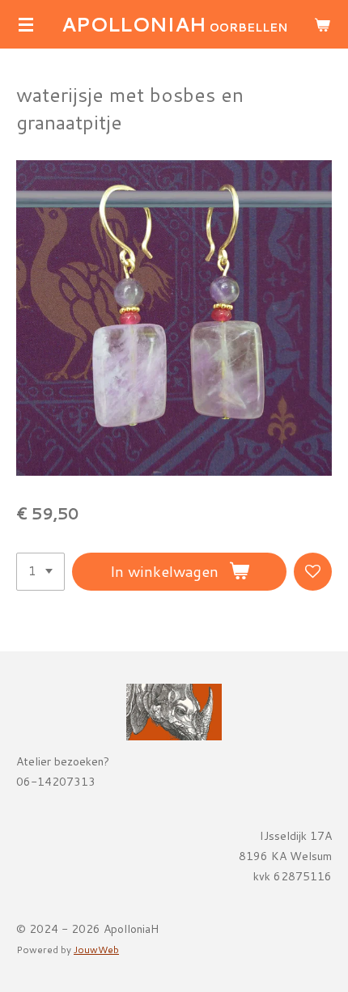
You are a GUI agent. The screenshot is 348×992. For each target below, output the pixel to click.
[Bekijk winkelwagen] (322, 24)
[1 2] (40, 572)
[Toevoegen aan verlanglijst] (313, 572)
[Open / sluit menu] (26, 24)
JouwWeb (96, 949)
